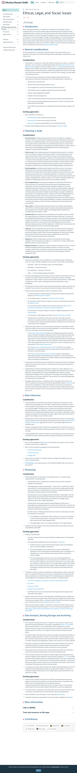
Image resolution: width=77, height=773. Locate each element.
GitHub (52, 2)
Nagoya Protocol (34, 303)
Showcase (5, 39)
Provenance (6, 32)
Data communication (8, 19)
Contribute (43, 2)
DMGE (45, 442)
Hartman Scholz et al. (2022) (63, 315)
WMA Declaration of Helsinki (42, 295)
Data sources (6, 24)
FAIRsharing (30, 463)
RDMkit (60, 126)
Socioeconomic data (33, 453)
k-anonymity (61, 542)
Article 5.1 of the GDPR (66, 624)
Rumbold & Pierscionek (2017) (36, 589)
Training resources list (9, 50)
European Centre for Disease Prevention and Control (44, 347)
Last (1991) (45, 602)
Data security (31, 123)
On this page (29, 22)
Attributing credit (8, 14)
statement (69, 383)
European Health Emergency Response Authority (43, 354)
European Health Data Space (38, 333)
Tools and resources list (9, 47)
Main (32, 2)
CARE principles (32, 312)
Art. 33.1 (65, 656)
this (30, 460)
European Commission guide (50, 44)
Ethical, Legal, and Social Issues (9, 28)
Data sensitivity (32, 120)
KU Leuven (31, 583)
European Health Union (45, 344)
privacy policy (55, 767)
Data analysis (6, 17)
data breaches (61, 694)
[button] (24, 18)
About (37, 2)
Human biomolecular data (35, 450)
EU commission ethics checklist (56, 298)
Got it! (38, 770)
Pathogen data (32, 455)
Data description (7, 22)
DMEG (65, 126)
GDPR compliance (32, 117)
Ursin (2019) (55, 602)
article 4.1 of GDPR (57, 67)
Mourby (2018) (33, 586)
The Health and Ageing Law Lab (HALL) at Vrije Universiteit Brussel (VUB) (47, 580)
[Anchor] (21, 26)
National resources (8, 42)
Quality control (7, 34)
